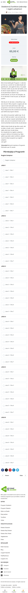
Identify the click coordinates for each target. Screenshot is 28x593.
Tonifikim (3, 517)
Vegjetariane (4, 536)
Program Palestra (5, 508)
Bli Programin (14, 60)
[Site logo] (11, 2)
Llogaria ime (4, 558)
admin (9, 12)
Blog (2, 549)
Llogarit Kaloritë (5, 552)
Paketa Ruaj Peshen (6, 530)
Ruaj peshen (4, 514)
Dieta (2, 539)
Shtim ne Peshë (5, 511)
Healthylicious (5, 555)
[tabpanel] (14, 107)
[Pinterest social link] (10, 470)
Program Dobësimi (6, 505)
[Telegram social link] (17, 470)
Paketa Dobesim (5, 527)
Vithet (2, 520)
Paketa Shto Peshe (6, 533)
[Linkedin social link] (13, 470)
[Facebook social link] (2, 470)
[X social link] (6, 470)
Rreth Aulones (5, 546)
